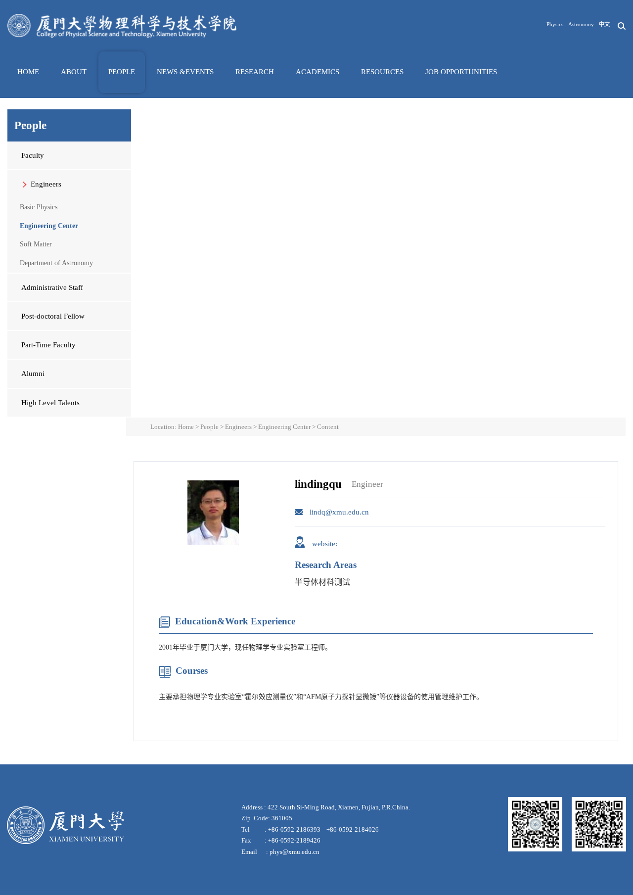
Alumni (33, 373)
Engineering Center (49, 226)
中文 (604, 24)
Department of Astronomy (56, 263)
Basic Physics (38, 207)
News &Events (185, 72)
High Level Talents (50, 403)
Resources (382, 72)
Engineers (46, 184)
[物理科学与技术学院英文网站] (121, 25)
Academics (317, 72)
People (121, 72)
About (74, 72)
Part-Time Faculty (48, 345)
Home (28, 72)
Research (254, 72)
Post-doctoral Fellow (53, 316)
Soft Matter (36, 244)
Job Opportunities (461, 72)
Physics (554, 24)
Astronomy (581, 24)
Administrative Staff (52, 287)
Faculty (32, 155)
